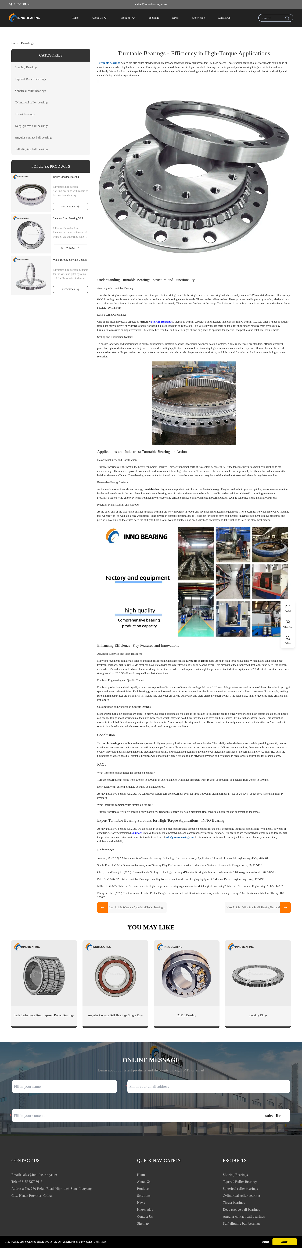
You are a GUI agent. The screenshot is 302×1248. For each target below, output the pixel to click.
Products (125, 17)
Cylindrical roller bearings (242, 1195)
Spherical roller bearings (240, 1188)
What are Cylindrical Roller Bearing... (137, 907)
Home (75, 17)
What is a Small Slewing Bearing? (253, 907)
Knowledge (198, 17)
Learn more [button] (100, 1241)
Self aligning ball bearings (241, 1223)
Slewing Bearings (161, 321)
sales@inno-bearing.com (151, 4)
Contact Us (224, 17)
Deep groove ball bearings (241, 1209)
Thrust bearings (234, 1202)
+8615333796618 (30, 1181)
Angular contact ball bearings (244, 1216)
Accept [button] (284, 1241)
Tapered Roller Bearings (240, 1181)
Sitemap (143, 1223)
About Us (97, 17)
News (175, 17)
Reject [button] (265, 1241)
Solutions (154, 17)
